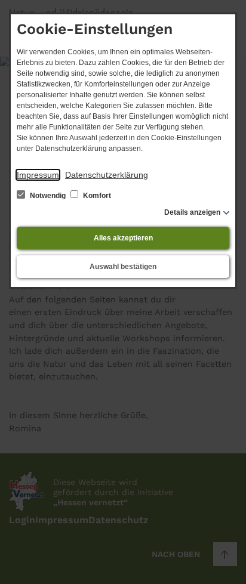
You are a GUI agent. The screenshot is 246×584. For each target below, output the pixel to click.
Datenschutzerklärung (106, 175)
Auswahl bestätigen (123, 266)
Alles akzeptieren (123, 238)
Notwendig (47, 195)
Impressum (38, 175)
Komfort (96, 195)
